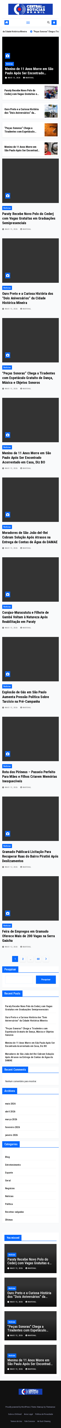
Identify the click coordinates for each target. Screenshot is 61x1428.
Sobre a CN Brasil (15, 1414)
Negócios (10, 1188)
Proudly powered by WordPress (17, 1407)
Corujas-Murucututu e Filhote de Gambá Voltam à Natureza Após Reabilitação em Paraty (25, 617)
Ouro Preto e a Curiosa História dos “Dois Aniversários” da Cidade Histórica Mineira (21, 113)
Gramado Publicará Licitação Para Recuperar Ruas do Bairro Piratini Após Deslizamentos (30, 856)
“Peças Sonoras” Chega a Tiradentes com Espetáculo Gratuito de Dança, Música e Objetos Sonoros (28, 378)
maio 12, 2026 (11, 867)
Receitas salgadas (14, 1212)
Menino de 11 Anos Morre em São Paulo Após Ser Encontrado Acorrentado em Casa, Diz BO (29, 73)
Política (9, 1204)
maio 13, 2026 (14, 78)
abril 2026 (10, 1111)
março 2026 (11, 1119)
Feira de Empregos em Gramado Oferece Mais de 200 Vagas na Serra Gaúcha (28, 936)
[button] (48, 22)
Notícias (9, 64)
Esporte (9, 1172)
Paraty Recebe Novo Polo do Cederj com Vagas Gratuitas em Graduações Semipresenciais (21, 94)
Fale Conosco (29, 1421)
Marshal (30, 78)
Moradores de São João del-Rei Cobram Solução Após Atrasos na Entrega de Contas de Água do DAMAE (30, 537)
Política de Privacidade (44, 1414)
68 (38, 958)
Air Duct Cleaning (43, 1421)
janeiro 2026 (11, 1135)
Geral (8, 1180)
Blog (7, 1157)
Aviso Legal (28, 1414)
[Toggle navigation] (28, 22)
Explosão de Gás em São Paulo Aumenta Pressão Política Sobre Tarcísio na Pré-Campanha (25, 696)
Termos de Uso (16, 1421)
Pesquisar (10, 969)
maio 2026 (10, 1103)
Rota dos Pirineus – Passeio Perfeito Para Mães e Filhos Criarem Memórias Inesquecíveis (29, 776)
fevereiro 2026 (12, 1127)
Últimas (9, 1219)
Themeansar (50, 1407)
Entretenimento (13, 1164)
